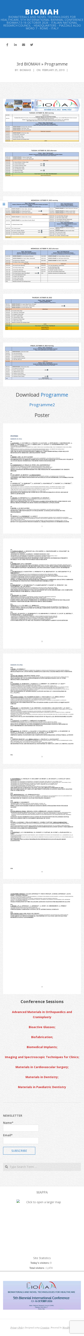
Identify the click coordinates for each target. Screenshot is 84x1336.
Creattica (44, 1327)
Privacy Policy (17, 1327)
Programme (54, 394)
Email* (8, 1135)
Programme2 (42, 404)
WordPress (67, 1327)
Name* (8, 1123)
